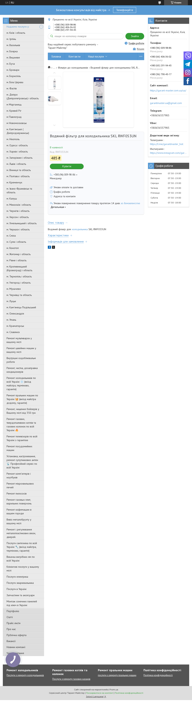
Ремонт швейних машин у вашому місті (21, 350)
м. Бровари (13, 70)
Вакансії (11, 641)
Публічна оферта (16, 635)
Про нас (11, 629)
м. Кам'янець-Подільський (21, 307)
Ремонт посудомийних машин (19, 448)
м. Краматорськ (15, 326)
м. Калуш (12, 198)
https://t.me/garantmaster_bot (166, 144)
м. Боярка (12, 51)
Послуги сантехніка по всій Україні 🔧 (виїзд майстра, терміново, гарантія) (22, 546)
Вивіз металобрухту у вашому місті (19, 521)
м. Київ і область (16, 32)
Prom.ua (114, 689)
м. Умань (11, 319)
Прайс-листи (13, 623)
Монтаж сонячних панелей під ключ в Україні (22, 603)
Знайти (135, 36)
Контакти (74, 56)
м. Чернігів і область (18, 211)
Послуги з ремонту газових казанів (71, 679)
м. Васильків (13, 45)
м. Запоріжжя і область (19, 157)
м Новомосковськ (17, 123)
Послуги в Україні (16, 589)
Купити (66, 166)
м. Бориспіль (14, 76)
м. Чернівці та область (19, 295)
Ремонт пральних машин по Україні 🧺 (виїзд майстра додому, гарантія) (22, 399)
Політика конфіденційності (158, 675)
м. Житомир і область (19, 254)
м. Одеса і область (17, 145)
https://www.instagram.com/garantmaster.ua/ (168, 153)
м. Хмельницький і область (22, 223)
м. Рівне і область (16, 260)
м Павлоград (14, 117)
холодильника (80, 229)
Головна (56, 56)
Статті (10, 617)
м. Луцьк (11, 301)
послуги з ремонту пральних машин (117, 675)
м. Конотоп (13, 248)
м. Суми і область (16, 241)
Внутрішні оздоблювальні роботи (21, 360)
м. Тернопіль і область (19, 276)
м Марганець (14, 104)
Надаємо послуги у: (18, 26)
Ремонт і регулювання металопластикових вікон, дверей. (21, 533)
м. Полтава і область (18, 176)
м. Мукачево (14, 288)
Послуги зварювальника (20, 583)
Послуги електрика (17, 576)
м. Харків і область (17, 151)
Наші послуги (96, 56)
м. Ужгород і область (19, 282)
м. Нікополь (13, 139)
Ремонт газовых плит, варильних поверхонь (19, 501)
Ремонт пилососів (17, 493)
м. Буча (11, 63)
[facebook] (49, 247)
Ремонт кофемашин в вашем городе (19, 511)
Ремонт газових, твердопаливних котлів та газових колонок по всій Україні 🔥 (21, 424)
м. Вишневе (13, 57)
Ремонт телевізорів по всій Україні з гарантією (22, 438)
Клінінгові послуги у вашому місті (23, 568)
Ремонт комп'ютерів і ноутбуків (19, 475)
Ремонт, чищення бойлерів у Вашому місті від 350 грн (23, 410)
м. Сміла (11, 235)
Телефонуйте (124, 10)
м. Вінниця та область (19, 170)
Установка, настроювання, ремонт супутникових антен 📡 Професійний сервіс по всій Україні (22, 462)
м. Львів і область (16, 164)
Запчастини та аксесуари (20, 595)
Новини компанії (16, 647)
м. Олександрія (15, 313)
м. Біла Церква (15, 82)
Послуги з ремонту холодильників (25, 675)
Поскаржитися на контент (99, 692)
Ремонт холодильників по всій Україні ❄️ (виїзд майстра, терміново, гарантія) (21, 383)
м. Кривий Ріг (14, 110)
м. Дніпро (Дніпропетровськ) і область (23, 96)
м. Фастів (12, 88)
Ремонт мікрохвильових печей (20, 485)
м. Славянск (13, 332)
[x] (53, 247)
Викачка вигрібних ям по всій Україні (21, 558)
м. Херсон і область (18, 217)
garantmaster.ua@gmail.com (166, 103)
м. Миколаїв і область (19, 204)
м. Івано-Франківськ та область (19, 190)
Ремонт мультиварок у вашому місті (19, 340)
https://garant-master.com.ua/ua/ (168, 90)
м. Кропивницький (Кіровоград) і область (19, 268)
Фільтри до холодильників (73, 67)
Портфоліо (13, 611)
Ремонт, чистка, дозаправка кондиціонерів (22, 369)
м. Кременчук (14, 182)
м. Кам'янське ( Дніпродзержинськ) (18, 131)
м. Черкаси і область (18, 229)
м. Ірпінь (11, 39)
